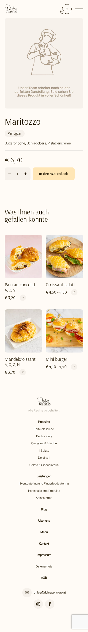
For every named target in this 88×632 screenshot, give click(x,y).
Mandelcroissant (20, 359)
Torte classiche (44, 429)
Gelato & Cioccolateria (44, 465)
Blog (44, 509)
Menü (44, 532)
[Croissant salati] (74, 292)
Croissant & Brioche (44, 443)
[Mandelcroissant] (22, 372)
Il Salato (44, 450)
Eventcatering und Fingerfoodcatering (44, 483)
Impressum (44, 555)
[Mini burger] (74, 367)
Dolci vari (44, 457)
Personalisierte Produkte (44, 490)
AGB (44, 577)
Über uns (44, 520)
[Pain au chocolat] (23, 298)
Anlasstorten (44, 498)
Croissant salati (60, 284)
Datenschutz (44, 566)
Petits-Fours (44, 436)
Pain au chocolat (20, 284)
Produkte (44, 421)
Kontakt (44, 543)
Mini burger (56, 359)
